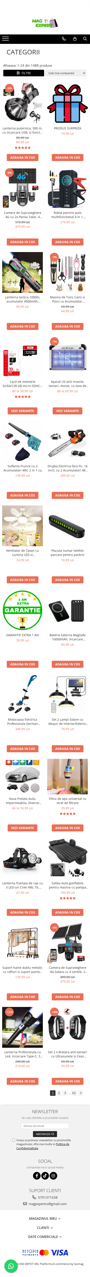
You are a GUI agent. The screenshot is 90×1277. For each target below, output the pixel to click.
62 (74, 1093)
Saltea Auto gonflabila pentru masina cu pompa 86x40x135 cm (67, 885)
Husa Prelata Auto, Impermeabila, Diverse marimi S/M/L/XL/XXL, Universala (22, 801)
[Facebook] (37, 1176)
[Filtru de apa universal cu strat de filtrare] (67, 776)
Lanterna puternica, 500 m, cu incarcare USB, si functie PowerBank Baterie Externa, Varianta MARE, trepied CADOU (22, 130)
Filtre (25, 73)
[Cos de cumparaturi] (75, 38)
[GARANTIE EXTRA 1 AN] (22, 610)
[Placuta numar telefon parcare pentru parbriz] (67, 525)
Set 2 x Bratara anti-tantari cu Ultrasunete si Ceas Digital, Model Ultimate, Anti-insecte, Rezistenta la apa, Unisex (67, 1054)
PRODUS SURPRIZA (67, 128)
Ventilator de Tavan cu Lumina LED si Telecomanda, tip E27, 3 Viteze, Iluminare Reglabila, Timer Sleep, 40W (23, 552)
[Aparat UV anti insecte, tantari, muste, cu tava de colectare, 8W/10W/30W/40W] (67, 357)
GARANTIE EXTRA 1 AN (22, 635)
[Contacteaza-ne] (64, 38)
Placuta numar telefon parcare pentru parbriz (68, 552)
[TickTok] (45, 1176)
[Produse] (6, 40)
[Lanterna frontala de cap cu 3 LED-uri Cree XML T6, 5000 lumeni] (22, 858)
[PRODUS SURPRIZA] (67, 103)
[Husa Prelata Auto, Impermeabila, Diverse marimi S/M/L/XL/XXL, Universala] (22, 776)
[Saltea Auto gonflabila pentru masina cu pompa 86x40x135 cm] (67, 858)
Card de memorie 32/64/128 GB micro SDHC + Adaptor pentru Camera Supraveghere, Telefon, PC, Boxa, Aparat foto (22, 384)
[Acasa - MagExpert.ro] (45, 23)
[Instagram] (53, 1176)
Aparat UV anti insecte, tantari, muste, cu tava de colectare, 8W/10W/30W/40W (67, 384)
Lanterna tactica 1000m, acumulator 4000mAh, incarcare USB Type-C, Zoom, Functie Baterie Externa (22, 299)
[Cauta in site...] (85, 38)
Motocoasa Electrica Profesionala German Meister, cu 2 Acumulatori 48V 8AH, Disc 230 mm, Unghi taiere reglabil (23, 721)
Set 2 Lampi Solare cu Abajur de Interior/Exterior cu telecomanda (67, 721)
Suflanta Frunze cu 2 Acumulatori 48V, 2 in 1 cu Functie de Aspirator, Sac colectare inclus (22, 468)
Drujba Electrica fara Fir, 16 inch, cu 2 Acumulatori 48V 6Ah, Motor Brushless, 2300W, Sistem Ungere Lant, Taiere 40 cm (68, 468)
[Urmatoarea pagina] (80, 1093)
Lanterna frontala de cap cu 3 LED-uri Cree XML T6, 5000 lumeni (22, 885)
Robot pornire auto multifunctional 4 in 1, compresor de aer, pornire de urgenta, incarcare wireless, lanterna (67, 215)
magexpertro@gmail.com (47, 1204)
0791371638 (47, 1197)
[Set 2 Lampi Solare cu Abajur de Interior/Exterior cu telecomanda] (67, 694)
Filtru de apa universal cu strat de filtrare (67, 801)
